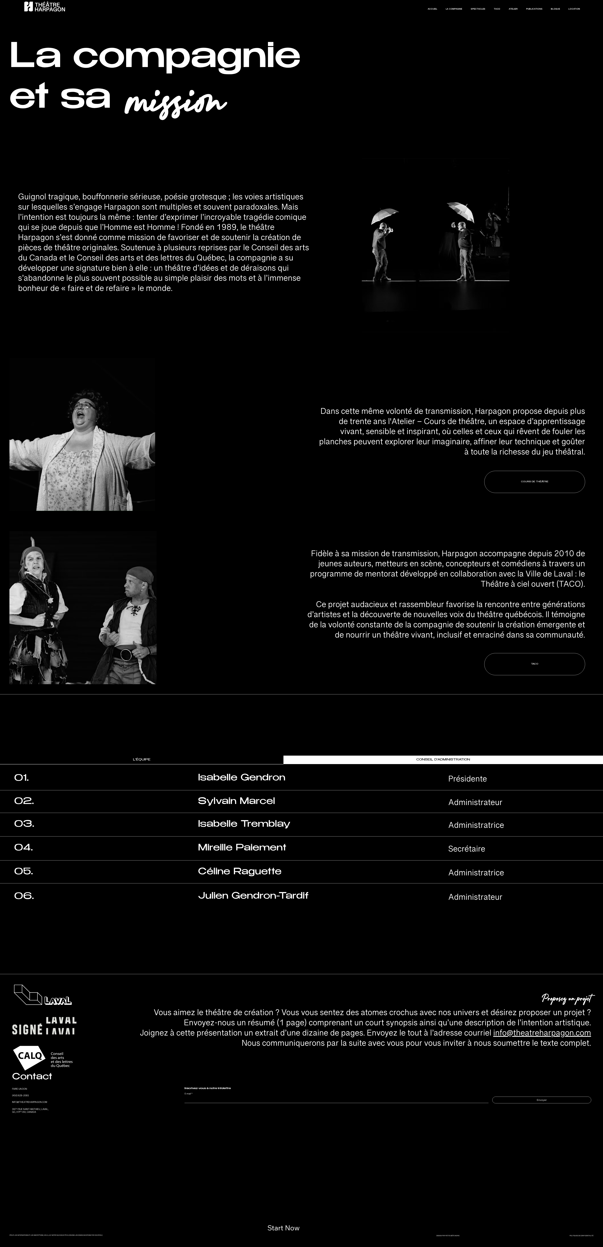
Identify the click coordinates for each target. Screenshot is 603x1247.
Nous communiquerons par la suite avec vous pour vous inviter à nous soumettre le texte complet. (416, 1045)
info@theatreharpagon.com (542, 1035)
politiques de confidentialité (581, 1236)
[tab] (141, 760)
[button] (534, 664)
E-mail (188, 1093)
